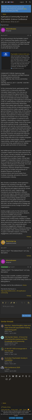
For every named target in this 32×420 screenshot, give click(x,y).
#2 (30, 248)
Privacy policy (14, 409)
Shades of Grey (6, 407)
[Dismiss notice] (29, 7)
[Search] (30, 2)
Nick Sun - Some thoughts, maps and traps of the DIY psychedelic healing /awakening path (18, 327)
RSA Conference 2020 (12, 367)
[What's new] (26, 2)
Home (24, 285)
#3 (30, 267)
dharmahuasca (6, 22)
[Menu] (2, 2)
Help (20, 409)
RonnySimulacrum (9, 343)
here (24, 9)
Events (10, 331)
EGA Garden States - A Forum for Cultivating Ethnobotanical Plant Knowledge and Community (16, 339)
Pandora (7, 352)
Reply (29, 236)
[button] (3, 302)
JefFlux (6, 331)
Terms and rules (5, 409)
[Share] (28, 35)
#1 (30, 35)
